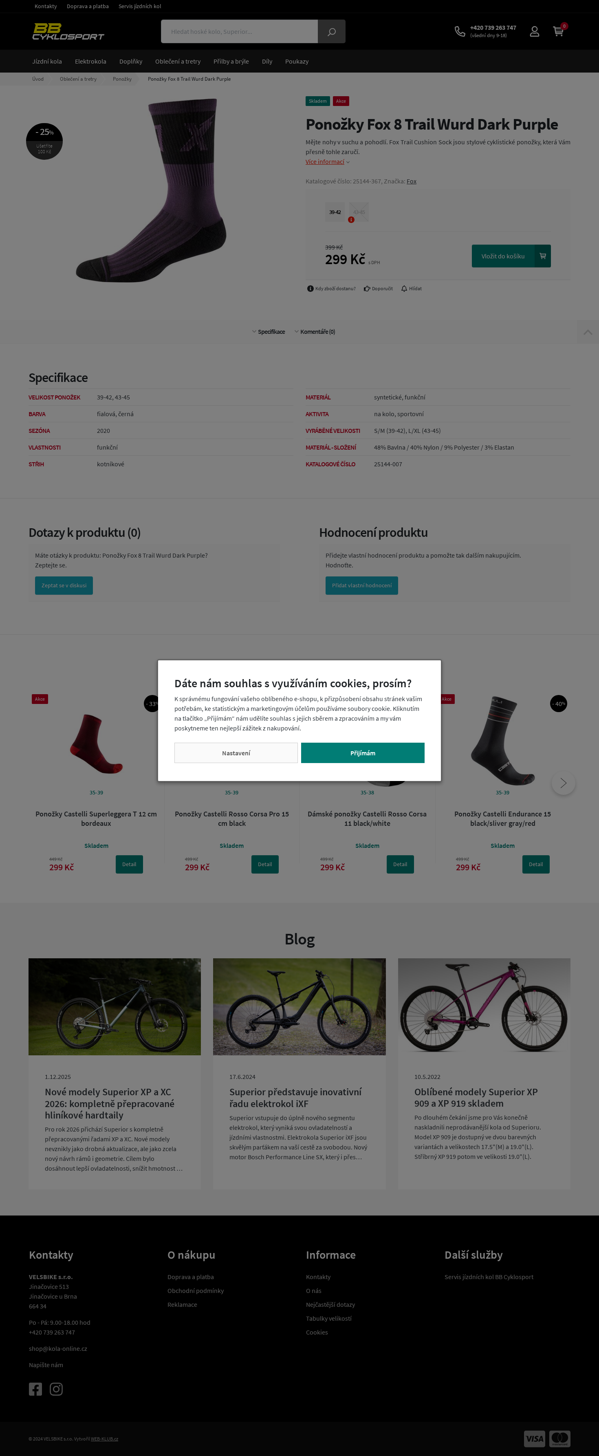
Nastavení (236, 753)
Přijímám (362, 753)
